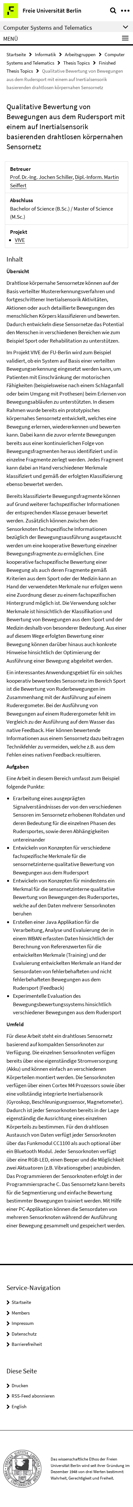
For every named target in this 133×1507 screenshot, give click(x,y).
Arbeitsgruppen (80, 54)
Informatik (45, 54)
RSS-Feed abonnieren (33, 1396)
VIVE (20, 239)
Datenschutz (24, 1334)
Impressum (23, 1323)
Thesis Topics (76, 63)
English (19, 1406)
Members (21, 1313)
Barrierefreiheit (27, 1344)
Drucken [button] (20, 1385)
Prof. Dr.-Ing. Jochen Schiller (41, 177)
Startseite (16, 54)
